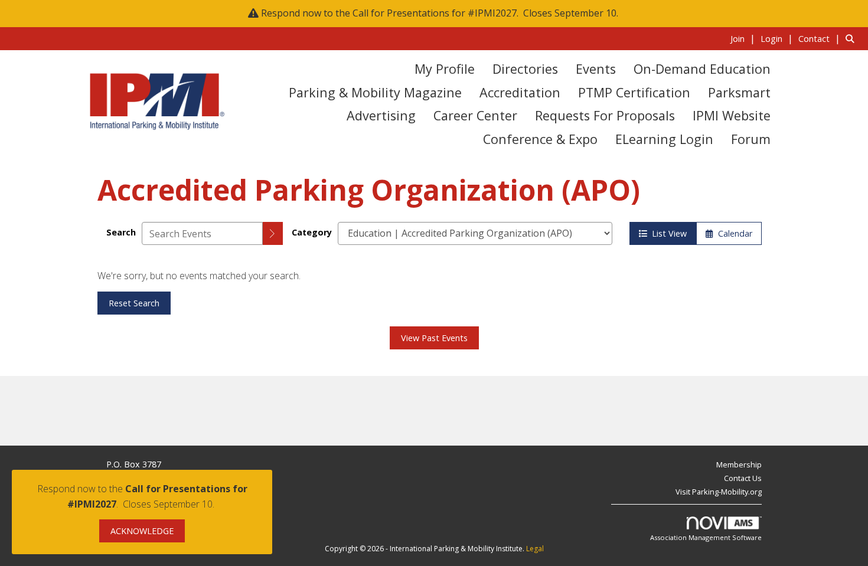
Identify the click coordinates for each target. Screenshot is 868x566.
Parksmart (739, 92)
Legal (535, 549)
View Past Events (434, 337)
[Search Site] (852, 38)
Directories (525, 68)
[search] (273, 233)
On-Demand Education (702, 68)
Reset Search (134, 303)
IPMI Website (732, 115)
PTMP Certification (634, 92)
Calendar (732, 233)
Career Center (475, 115)
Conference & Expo (540, 139)
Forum (751, 139)
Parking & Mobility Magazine (375, 92)
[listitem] (744, 38)
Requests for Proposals (605, 115)
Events (596, 68)
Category (312, 232)
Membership (739, 464)
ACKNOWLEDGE (142, 530)
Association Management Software (706, 537)
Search (121, 232)
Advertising (381, 115)
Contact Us (743, 478)
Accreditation (519, 92)
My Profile (445, 68)
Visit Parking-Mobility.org (719, 491)
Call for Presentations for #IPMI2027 (435, 12)
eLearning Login (664, 139)
